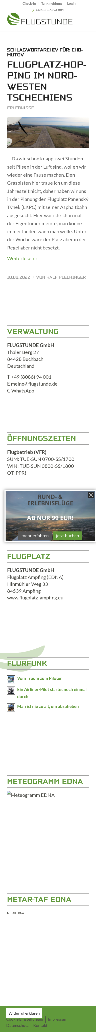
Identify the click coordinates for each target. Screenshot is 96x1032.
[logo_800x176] (39, 22)
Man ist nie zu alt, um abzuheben (48, 706)
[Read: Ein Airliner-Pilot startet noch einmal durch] (11, 691)
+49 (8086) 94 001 (50, 10)
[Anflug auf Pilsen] (48, 132)
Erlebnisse (20, 107)
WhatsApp (22, 391)
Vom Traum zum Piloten (40, 678)
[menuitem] (29, 3)
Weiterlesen (20, 258)
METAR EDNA (15, 913)
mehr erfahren (35, 535)
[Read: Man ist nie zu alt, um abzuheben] (11, 707)
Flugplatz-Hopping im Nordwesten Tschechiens (46, 81)
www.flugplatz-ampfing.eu (35, 598)
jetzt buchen (67, 535)
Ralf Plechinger (66, 277)
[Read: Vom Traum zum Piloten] (11, 679)
